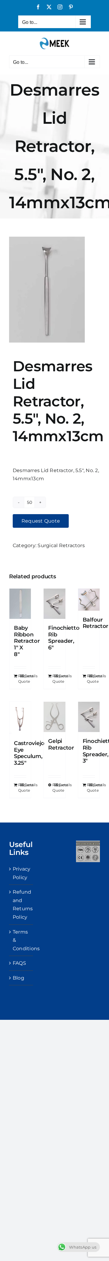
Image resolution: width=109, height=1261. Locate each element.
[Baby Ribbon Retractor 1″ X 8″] (20, 604)
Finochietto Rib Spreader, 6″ (63, 638)
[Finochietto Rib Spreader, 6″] (54, 604)
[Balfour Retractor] (89, 599)
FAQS (19, 963)
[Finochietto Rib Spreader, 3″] (89, 717)
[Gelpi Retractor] (54, 717)
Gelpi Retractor (61, 744)
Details (25, 676)
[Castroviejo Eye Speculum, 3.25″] (20, 718)
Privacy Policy (21, 873)
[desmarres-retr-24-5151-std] (54, 290)
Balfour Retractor (96, 623)
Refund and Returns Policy (21, 904)
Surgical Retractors (61, 545)
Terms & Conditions (21, 940)
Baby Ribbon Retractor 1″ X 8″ (27, 641)
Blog (18, 978)
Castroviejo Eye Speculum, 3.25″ (29, 753)
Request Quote (40, 521)
